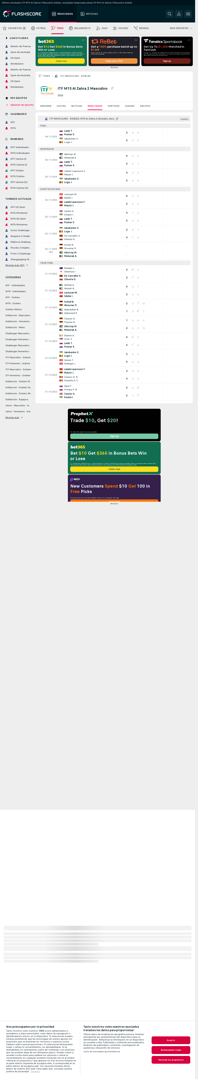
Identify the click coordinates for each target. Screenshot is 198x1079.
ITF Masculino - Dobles (75, 76)
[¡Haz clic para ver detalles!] (114, 136)
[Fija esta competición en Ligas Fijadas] (112, 88)
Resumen (45, 106)
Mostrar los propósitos (170, 1059)
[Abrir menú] (188, 14)
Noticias (76, 106)
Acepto (171, 1040)
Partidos (113, 106)
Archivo (145, 106)
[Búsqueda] (169, 14)
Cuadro (130, 106)
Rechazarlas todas (171, 1050)
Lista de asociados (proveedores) (101, 1051)
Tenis (46, 76)
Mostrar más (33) (14, 265)
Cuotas (61, 106)
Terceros (35, 1071)
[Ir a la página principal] (25, 14)
